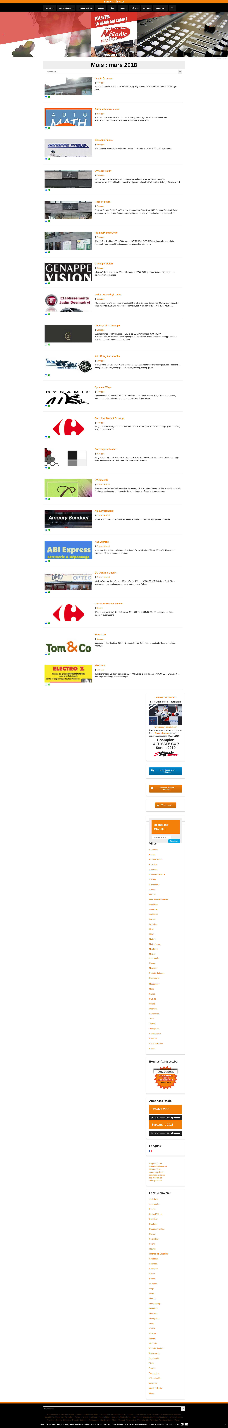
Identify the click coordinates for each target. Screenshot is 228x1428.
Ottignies (153, 1009)
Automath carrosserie (107, 109)
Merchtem (153, 949)
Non (186, 1424)
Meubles (152, 968)
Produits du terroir (156, 973)
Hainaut (100, 8)
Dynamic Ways (103, 387)
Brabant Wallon (85, 8)
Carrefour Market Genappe (110, 418)
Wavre (151, 1049)
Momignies (153, 984)
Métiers (134, 8)
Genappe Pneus (104, 140)
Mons (151, 989)
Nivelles (100, 670)
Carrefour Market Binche (109, 603)
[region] (114, 34)
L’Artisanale (101, 480)
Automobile (154, 958)
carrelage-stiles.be (157, 1175)
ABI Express (102, 542)
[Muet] (172, 1118)
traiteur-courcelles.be (158, 1166)
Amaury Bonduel (104, 511)
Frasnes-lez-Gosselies (158, 899)
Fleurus (152, 894)
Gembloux (153, 904)
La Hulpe (153, 924)
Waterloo (153, 1039)
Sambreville (154, 1014)
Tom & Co (100, 634)
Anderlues (153, 850)
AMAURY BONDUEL (165, 697)
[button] (172, 8)
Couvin (152, 889)
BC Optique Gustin (105, 572)
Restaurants (154, 978)
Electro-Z (100, 665)
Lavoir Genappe (104, 78)
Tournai (152, 1024)
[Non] (225, 1424)
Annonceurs (160, 8)
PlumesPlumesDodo (106, 232)
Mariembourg (154, 944)
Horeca (152, 963)
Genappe (100, 83)
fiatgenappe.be (155, 1164)
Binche (100, 608)
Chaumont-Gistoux (157, 875)
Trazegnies (154, 1029)
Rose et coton (102, 201)
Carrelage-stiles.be (105, 449)
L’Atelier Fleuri (103, 171)
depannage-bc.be (156, 1172)
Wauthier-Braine (156, 1044)
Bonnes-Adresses (114, 1)
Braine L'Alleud (103, 484)
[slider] (177, 1117)
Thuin (151, 1019)
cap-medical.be (155, 1178)
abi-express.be (155, 1181)
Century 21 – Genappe (107, 325)
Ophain (152, 1004)
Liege (151, 929)
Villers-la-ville (155, 1034)
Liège (112, 8)
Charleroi (153, 870)
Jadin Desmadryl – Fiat (108, 294)
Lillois (151, 934)
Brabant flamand (66, 8)
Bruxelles (49, 8)
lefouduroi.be (154, 1169)
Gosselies (153, 914)
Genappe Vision (104, 263)
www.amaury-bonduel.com (165, 727)
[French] (150, 1151)
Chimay (152, 879)
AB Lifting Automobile (107, 356)
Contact (146, 8)
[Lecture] (152, 1118)
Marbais (152, 939)
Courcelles (153, 884)
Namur (123, 8)
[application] (165, 1117)
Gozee (152, 919)
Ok (182, 1424)
